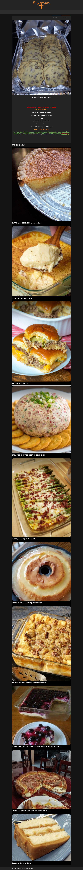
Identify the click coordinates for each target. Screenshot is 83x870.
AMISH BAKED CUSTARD (22, 298)
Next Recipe (66, 17)
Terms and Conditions (17, 868)
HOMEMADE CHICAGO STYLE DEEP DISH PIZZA (31, 811)
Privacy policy (25, 868)
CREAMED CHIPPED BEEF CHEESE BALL (28, 455)
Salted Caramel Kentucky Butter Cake (27, 603)
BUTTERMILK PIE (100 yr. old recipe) (26, 223)
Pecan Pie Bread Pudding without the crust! (29, 682)
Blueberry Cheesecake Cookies (41, 97)
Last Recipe (56, 17)
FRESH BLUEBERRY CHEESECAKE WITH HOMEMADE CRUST (37, 747)
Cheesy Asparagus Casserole (24, 539)
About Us (31, 868)
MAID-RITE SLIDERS (20, 383)
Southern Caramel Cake (21, 863)
